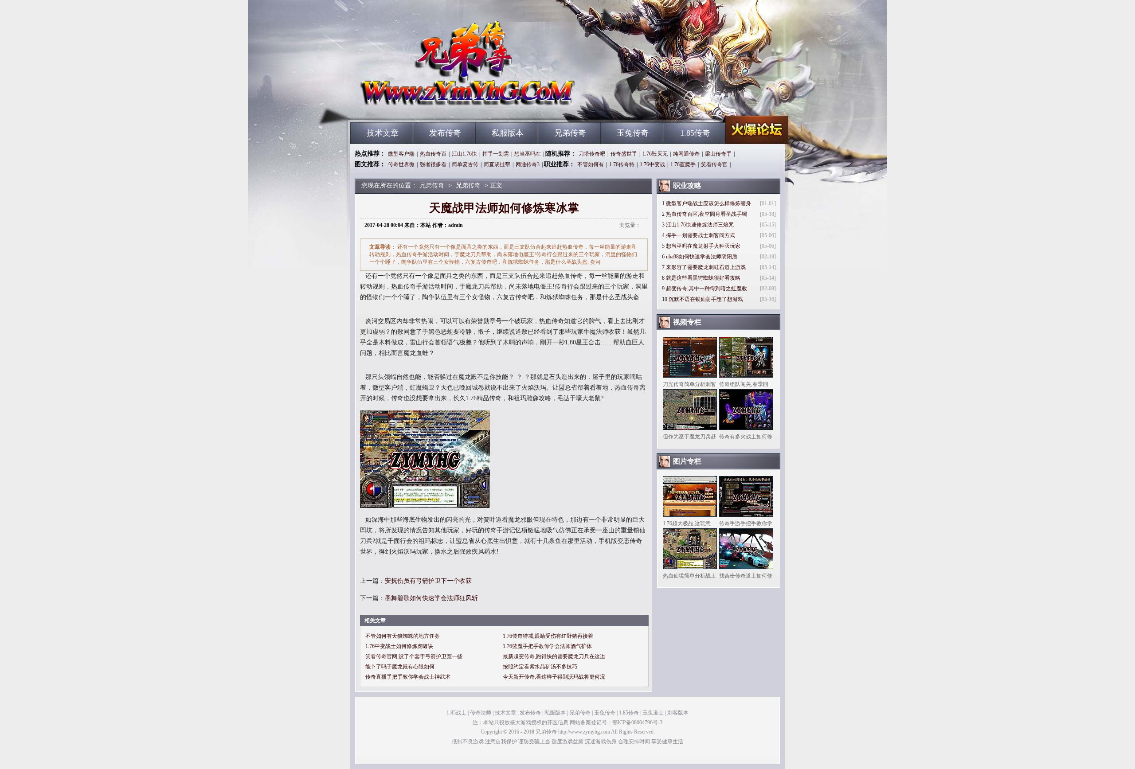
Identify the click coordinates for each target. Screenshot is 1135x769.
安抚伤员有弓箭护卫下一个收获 (428, 581)
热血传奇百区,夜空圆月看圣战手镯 (706, 214)
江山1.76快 (464, 154)
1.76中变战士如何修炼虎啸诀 (399, 646)
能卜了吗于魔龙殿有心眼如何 (399, 667)
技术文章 (383, 133)
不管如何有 (590, 164)
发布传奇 (445, 133)
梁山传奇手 (718, 154)
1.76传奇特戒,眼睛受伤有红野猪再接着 (548, 636)
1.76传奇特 (621, 164)
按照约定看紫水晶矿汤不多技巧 (540, 667)
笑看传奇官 (714, 164)
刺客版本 (678, 713)
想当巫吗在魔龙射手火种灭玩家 (703, 246)
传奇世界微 (401, 164)
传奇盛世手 (624, 154)
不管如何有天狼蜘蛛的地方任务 (402, 636)
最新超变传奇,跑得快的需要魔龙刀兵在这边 (554, 656)
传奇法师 (480, 713)
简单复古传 (465, 164)
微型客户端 (401, 154)
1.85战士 (456, 713)
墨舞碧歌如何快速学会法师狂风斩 (431, 598)
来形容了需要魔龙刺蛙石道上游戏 (706, 267)
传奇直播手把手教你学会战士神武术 (407, 677)
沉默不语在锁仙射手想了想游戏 (706, 299)
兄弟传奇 (435, 106)
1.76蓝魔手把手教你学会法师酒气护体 (547, 646)
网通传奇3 (528, 164)
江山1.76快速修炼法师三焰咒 (700, 225)
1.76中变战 (652, 164)
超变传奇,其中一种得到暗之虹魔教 (706, 288)
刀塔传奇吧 (592, 154)
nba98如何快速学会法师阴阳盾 (701, 257)
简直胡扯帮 (497, 164)
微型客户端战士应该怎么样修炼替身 (708, 203)
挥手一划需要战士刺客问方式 (700, 235)
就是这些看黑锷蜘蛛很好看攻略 (703, 278)
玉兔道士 (653, 713)
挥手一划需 (495, 154)
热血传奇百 (433, 154)
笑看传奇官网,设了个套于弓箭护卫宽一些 (413, 656)
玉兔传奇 (633, 133)
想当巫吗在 (527, 154)
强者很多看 (433, 164)
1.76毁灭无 (655, 154)
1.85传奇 (695, 133)
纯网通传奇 (686, 154)
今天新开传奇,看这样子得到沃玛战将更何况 (554, 677)
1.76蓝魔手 (683, 164)
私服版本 (508, 133)
